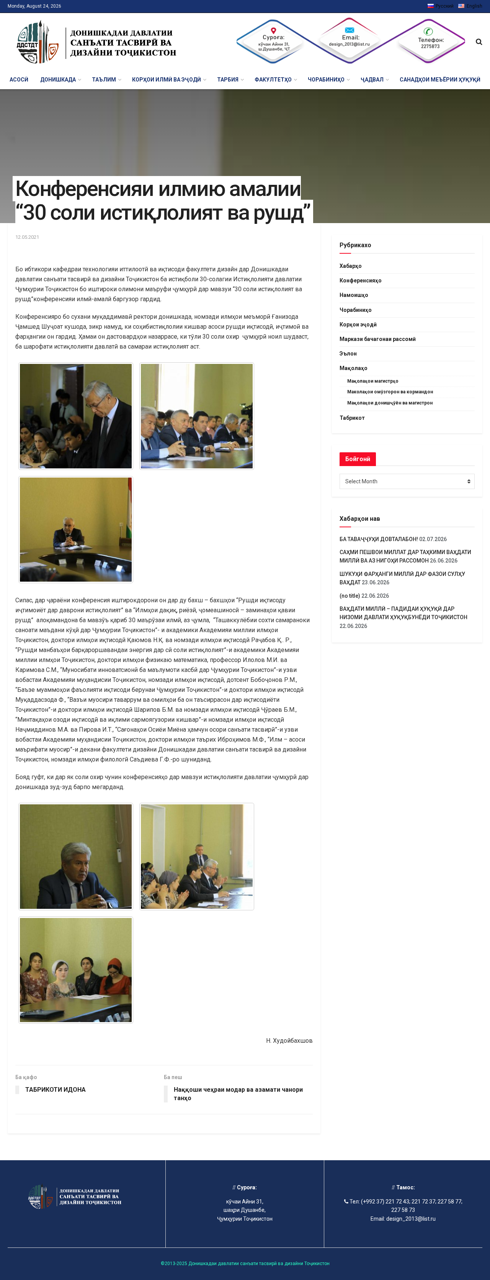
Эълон (348, 354)
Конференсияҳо (361, 280)
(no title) (350, 596)
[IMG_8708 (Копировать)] (75, 970)
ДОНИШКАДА (58, 80)
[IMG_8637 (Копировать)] (75, 856)
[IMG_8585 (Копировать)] (75, 416)
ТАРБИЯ (227, 80)
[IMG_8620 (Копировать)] (196, 416)
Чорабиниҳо (356, 310)
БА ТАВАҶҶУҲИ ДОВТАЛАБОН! (379, 539)
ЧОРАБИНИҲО (326, 80)
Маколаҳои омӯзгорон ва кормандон (390, 392)
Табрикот (352, 418)
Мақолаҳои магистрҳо (373, 381)
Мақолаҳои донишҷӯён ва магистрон (390, 403)
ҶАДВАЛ (372, 80)
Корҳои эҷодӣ (358, 324)
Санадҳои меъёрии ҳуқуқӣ (440, 80)
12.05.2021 (27, 237)
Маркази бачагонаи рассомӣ (378, 339)
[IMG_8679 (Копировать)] (196, 856)
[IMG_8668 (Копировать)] (75, 530)
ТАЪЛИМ (104, 80)
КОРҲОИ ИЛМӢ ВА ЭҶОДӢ (166, 80)
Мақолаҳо (354, 368)
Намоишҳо (354, 295)
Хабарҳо (351, 266)
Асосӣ (19, 80)
